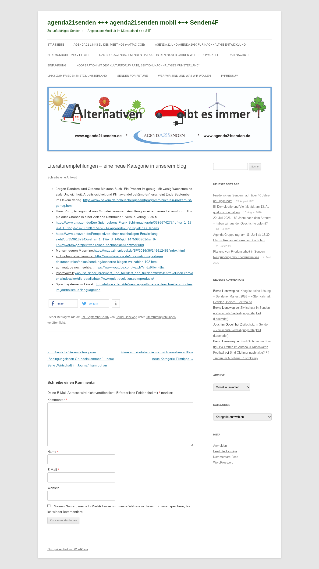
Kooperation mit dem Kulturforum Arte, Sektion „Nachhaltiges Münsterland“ (138, 65)
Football (218, 352)
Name (52, 451)
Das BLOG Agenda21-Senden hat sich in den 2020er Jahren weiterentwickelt (158, 55)
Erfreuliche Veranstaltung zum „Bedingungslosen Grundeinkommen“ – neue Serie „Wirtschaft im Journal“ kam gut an (80, 358)
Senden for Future (132, 75)
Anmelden (220, 445)
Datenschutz (239, 55)
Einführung (56, 65)
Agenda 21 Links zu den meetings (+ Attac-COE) (109, 44)
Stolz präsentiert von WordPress (67, 549)
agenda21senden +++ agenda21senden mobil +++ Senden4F (133, 22)
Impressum (229, 75)
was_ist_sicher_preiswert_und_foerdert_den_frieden (113, 273)
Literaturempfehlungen (161, 317)
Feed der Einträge (225, 451)
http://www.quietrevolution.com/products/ (124, 278)
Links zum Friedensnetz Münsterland (77, 75)
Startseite (55, 44)
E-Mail (53, 469)
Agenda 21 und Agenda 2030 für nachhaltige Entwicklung (200, 44)
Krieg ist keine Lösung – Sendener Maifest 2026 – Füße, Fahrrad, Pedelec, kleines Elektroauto (242, 296)
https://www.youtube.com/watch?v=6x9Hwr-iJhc (130, 267)
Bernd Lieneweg (126, 317)
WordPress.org (223, 462)
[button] (63, 303)
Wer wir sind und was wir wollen (184, 75)
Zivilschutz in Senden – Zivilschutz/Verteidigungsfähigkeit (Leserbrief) (241, 313)
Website (53, 488)
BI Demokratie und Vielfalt (68, 55)
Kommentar (57, 400)
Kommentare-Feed (225, 457)
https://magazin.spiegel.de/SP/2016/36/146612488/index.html (139, 250)
